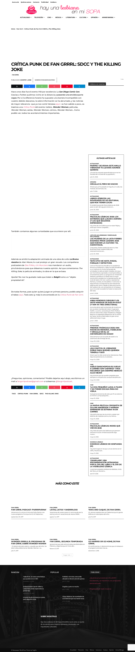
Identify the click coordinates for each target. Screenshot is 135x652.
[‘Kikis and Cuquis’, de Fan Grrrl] (106, 497)
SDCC (42, 393)
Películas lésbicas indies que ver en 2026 (105, 427)
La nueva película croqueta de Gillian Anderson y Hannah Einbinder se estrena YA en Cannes (106, 408)
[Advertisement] (67, 45)
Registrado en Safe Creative (100, 589)
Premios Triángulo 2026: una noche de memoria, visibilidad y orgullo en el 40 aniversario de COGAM (105, 331)
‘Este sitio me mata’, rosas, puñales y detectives (103, 262)
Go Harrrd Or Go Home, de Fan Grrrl (104, 542)
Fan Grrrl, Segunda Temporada (66, 541)
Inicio (13, 29)
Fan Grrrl (20, 29)
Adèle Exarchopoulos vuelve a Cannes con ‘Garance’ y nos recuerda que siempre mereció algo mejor (106, 370)
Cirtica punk (23, 393)
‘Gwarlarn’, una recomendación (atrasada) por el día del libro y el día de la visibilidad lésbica (106, 463)
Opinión (93, 182)
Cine (91, 364)
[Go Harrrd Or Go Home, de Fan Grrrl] (106, 529)
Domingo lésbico (96, 442)
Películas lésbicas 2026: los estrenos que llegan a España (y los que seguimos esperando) (105, 220)
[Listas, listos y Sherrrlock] (67, 497)
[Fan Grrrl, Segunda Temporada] (67, 529)
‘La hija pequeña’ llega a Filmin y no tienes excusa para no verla (106, 389)
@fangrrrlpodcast (64, 381)
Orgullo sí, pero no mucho (104, 184)
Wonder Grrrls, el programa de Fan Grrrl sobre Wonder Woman (28, 542)
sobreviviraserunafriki (45, 80)
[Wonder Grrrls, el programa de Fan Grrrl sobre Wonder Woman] (29, 529)
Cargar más (66, 555)
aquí (58, 104)
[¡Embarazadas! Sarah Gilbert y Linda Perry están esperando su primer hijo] (16, 589)
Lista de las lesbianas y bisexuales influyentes (103, 235)
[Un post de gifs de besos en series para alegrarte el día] (16, 599)
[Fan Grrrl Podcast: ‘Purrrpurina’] (29, 497)
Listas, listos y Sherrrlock (64, 510)
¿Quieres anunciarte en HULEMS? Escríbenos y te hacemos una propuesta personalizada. (105, 580)
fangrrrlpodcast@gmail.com (30, 381)
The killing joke (52, 393)
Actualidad (94, 163)
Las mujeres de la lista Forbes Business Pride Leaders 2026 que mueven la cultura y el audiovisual (106, 242)
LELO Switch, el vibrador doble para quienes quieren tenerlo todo (104, 350)
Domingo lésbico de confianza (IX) (106, 445)
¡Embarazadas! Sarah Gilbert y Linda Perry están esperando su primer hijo (33, 589)
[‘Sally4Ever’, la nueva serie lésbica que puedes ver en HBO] (16, 579)
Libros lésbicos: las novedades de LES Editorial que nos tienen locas (104, 200)
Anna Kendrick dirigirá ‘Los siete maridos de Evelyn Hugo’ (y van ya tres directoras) (105, 302)
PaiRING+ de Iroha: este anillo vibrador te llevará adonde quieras (105, 168)
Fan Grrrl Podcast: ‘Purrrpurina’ (28, 510)
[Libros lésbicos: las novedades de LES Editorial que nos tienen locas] (55, 599)
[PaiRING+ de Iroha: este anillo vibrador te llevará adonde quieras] (55, 579)
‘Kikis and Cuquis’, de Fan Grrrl (104, 510)
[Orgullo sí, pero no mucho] (55, 589)
